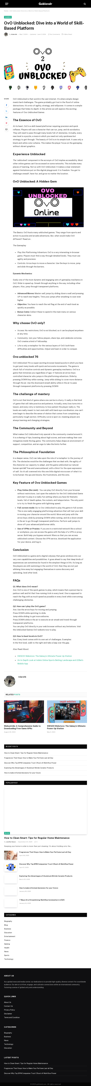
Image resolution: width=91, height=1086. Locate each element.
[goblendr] (45, 4)
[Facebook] (6, 105)
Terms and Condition (12, 1017)
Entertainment (9, 936)
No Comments (55, 34)
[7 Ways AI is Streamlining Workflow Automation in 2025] (10, 903)
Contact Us (8, 1006)
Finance (7, 940)
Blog (7, 833)
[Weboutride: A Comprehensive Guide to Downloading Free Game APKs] (24, 711)
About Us (7, 1002)
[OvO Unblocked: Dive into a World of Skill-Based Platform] (45, 66)
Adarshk (14, 34)
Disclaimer (8, 1014)
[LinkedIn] (6, 117)
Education (8, 933)
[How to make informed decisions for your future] (10, 891)
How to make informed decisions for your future (22, 773)
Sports (6, 955)
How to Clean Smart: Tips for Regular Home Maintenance (26, 753)
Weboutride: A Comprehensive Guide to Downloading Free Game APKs (22, 727)
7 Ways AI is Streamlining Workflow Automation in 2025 (41, 900)
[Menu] (6, 4)
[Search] (84, 4)
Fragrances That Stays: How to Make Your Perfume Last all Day (28, 758)
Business (7, 929)
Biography (8, 921)
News (6, 951)
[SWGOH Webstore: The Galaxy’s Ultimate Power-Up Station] (67, 711)
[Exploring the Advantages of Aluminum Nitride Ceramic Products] (10, 879)
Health (6, 948)
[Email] (6, 129)
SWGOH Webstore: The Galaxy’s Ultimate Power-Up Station (44, 656)
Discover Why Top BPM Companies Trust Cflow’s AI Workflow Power (30, 763)
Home (6, 11)
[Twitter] (6, 111)
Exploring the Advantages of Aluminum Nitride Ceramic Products (29, 768)
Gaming (8, 17)
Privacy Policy (9, 1010)
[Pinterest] (6, 123)
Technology (8, 959)
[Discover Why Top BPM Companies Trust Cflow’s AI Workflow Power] (10, 867)
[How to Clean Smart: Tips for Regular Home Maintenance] (45, 811)
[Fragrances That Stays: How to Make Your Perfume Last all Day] (10, 855)
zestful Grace (11, 842)
